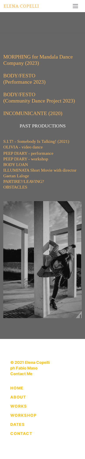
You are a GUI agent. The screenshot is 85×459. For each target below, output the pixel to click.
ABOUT (18, 397)
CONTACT (21, 433)
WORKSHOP (23, 415)
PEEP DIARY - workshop (25, 158)
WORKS (18, 406)
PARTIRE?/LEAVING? (23, 181)
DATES (17, 424)
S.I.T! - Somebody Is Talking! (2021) (36, 141)
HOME (17, 388)
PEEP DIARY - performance (28, 153)
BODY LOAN (15, 164)
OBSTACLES (15, 187)
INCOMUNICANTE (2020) (32, 113)
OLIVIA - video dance (23, 147)
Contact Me (21, 373)
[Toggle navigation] (75, 6)
